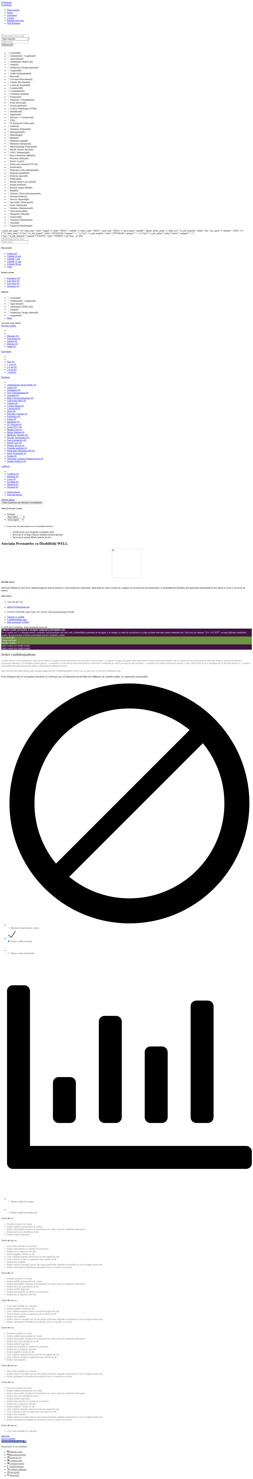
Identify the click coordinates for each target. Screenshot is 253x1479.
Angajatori (12, 15)
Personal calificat (19, 158)
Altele (14, 64)
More (9, 318)
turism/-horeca (13, 492)
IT (12, 120)
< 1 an (11, 364)
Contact (10, 18)
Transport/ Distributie (21, 220)
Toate (9, 266)
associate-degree (14, 494)
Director (12, 344)
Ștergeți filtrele (8, 499)
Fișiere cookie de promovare (24, 1212)
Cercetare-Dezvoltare (21, 79)
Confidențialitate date (17, 619)
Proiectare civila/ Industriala (24, 170)
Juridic (14, 126)
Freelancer (13, 278)
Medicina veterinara (20, 143)
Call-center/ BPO (16, 400)
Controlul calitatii (19, 94)
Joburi (10, 12)
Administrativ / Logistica (23, 56)
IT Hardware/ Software (22, 123)
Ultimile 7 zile (13, 259)
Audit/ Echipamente (20, 73)
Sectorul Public (18, 196)
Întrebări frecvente (15, 20)
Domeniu (5, 377)
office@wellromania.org (18, 607)
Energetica (13, 416)
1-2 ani (12, 367)
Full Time (13, 281)
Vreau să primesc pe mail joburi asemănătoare (22, 502)
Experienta (6, 351)
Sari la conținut (8, 1438)
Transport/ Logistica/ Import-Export (25, 458)
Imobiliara (13, 422)
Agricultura (16, 59)
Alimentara (13, 390)
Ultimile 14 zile (14, 261)
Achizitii (15, 53)
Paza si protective (16, 440)
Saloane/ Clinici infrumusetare (25, 193)
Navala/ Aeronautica (18, 437)
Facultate (13, 482)
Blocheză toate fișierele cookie (25, 928)
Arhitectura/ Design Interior (24, 67)
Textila (12, 456)
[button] (13, 1441)
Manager (12, 336)
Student (12, 341)
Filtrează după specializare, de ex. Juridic (49, 38)
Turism (14, 223)
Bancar (14, 76)
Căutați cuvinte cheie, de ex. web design (47, 36)
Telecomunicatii (18, 211)
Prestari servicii (15, 445)
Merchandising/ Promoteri (23, 146)
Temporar (13, 286)
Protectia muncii (19, 176)
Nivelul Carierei (8, 325)
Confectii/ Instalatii (20, 85)
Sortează (11, 514)
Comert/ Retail (15, 406)
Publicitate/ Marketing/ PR (21, 451)
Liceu (11, 479)
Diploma (12, 476)
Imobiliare (16, 111)
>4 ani (11, 372)
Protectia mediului (19, 173)
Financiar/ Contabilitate (22, 100)
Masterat (12, 484)
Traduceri (16, 217)
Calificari (5, 466)
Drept (11, 411)
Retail (14, 190)
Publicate (15, 179)
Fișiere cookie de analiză (22, 1201)
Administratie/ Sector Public (21, 385)
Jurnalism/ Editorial (20, 129)
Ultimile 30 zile (14, 264)
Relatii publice (18, 184)
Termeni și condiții (15, 617)
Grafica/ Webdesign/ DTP (23, 108)
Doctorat (12, 487)
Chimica (12, 403)
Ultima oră (12, 253)
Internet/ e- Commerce (21, 117)
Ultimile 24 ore (14, 256)
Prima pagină (13, 10)
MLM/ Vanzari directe (21, 149)
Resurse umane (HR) (21, 187)
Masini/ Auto (14, 429)
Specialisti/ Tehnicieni (21, 202)
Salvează (5, 1436)
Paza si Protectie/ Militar (22, 155)
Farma (11, 419)
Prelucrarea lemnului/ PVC (24, 164)
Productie (16, 167)
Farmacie (15, 97)
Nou (10, 361)
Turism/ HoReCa (16, 461)
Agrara (12, 387)
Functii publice (18, 105)
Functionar (13, 338)
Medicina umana (19, 141)
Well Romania (13, 23)
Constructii (16, 88)
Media (14, 138)
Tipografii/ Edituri (19, 214)
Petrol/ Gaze (17, 161)
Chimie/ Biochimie (20, 82)
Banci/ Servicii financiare (20, 398)
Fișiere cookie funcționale (22, 953)
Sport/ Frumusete (16, 453)
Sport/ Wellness (18, 205)
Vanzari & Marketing (21, 225)
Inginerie (15, 114)
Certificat (13, 474)
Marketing (16, 135)
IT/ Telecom (14, 424)
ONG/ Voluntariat (19, 152)
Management (17, 132)
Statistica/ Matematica (21, 208)
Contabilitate (17, 91)
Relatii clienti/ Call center (23, 182)
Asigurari (15, 70)
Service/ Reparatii (19, 199)
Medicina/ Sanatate (17, 435)
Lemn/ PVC (14, 427)
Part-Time (13, 283)
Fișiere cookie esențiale (21, 941)
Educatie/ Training (17, 414)
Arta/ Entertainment (17, 393)
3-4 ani (12, 369)
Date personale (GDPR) (18, 622)
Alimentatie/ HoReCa (21, 61)
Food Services (18, 102)
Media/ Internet (15, 432)
